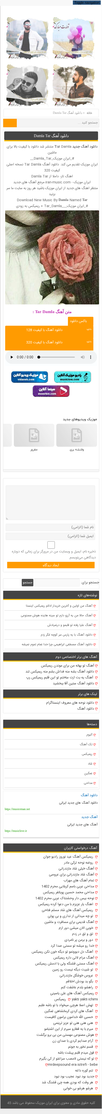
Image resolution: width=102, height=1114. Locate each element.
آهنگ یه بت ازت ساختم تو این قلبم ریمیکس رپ (60, 678)
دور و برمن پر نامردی (79, 940)
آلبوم (89, 735)
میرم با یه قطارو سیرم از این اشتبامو (69, 1029)
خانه (89, 113)
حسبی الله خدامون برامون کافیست (69, 1017)
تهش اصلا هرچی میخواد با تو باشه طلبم (66, 1005)
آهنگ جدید (89, 817)
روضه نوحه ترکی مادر (79, 863)
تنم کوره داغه (84, 1071)
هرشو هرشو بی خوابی (78, 1088)
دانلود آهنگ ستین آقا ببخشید (73, 684)
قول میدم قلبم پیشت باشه (76, 1053)
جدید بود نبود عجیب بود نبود (74, 1077)
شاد (90, 764)
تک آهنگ (86, 744)
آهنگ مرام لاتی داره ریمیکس (73, 958)
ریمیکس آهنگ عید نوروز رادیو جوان (68, 857)
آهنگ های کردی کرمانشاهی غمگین (69, 1011)
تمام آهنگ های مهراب (78, 881)
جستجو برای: (90, 583)
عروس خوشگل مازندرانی (77, 976)
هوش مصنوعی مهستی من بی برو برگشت (65, 1035)
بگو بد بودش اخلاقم (80, 982)
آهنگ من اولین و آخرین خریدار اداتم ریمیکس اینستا (59, 606)
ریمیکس (87, 754)
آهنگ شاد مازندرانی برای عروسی (71, 875)
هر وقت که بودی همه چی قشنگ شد (68, 1083)
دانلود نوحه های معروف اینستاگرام (70, 703)
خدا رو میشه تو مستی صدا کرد (72, 946)
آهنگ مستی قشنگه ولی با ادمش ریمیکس (64, 964)
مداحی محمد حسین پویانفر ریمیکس (68, 892)
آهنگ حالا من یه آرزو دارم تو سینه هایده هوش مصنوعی (56, 615)
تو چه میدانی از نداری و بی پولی (71, 916)
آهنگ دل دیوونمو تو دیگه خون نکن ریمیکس (63, 952)
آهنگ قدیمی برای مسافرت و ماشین (69, 922)
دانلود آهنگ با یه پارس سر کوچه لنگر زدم (66, 635)
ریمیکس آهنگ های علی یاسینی (72, 993)
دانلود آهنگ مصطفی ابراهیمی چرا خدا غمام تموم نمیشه (57, 644)
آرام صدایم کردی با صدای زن (73, 1041)
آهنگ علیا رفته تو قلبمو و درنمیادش (69, 625)
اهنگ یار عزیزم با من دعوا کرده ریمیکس (66, 904)
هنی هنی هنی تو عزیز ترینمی (73, 1023)
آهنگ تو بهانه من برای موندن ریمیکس (67, 666)
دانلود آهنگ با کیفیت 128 (44, 330)
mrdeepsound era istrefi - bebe (73, 1065)
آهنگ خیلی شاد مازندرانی (76, 869)
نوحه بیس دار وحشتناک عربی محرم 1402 (64, 898)
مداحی (88, 783)
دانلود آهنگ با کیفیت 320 (44, 343)
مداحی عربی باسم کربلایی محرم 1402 (67, 887)
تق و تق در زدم (83, 934)
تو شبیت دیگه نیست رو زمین (73, 970)
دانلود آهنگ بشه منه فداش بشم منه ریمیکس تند (59, 672)
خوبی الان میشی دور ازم (76, 928)
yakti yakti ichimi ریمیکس (76, 999)
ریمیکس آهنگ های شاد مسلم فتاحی (68, 910)
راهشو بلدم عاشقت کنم (77, 987)
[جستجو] (10, 123)
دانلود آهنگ (89, 147)
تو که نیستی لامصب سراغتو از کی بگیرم (66, 1059)
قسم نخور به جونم (81, 1047)
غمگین (88, 773)
